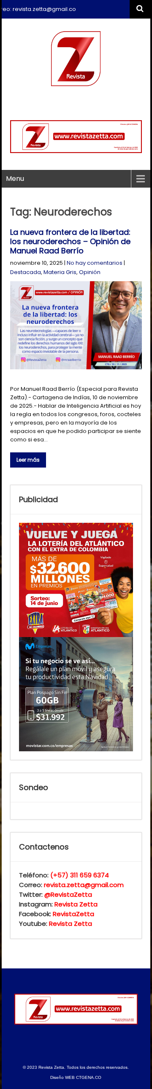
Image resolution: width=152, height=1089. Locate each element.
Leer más (28, 459)
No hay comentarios (94, 263)
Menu (15, 178)
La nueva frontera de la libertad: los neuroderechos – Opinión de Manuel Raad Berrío (70, 241)
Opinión (89, 272)
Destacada (25, 272)
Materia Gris (59, 272)
